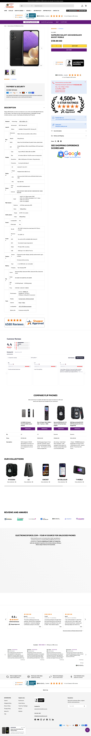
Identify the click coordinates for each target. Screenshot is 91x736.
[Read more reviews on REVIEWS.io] (80, 665)
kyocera (11, 479)
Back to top (45, 690)
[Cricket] (45, 470)
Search (6, 700)
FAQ (5, 714)
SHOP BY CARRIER (19, 10)
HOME (5, 10)
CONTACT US (56, 10)
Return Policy (7, 705)
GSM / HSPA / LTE (23, 121)
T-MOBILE (79, 479)
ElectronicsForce (10, 731)
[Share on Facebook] (58, 141)
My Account (21, 700)
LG (29, 479)
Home (5, 25)
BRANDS (28, 10)
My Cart (20, 708)
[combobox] (47, 5)
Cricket (45, 479)
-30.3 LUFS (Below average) (25, 306)
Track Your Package (23, 705)
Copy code (64, 22)
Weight (11, 138)
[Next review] (85, 619)
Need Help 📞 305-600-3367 (31, 22)
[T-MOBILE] (79, 470)
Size (12, 155)
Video (23, 302)
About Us (6, 711)
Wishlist (20, 711)
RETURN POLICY (37, 10)
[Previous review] (5, 619)
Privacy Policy (7, 708)
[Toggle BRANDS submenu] (31, 10)
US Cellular (62, 479)
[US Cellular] (62, 470)
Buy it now (68, 50)
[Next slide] (84, 373)
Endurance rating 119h (24, 310)
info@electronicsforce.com (40, 716)
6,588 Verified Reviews (14, 621)
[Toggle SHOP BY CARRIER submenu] (24, 10)
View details (28, 428)
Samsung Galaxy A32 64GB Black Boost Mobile (15, 25)
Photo (20, 302)
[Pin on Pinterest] (61, 141)
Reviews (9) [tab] (10, 352)
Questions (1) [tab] (18, 352)
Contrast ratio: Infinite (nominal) (26, 298)
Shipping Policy (7, 703)
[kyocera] (11, 470)
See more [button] (54, 371)
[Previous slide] (7, 373)
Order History (22, 703)
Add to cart (75, 45)
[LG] (28, 470)
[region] (45, 654)
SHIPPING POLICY (47, 10)
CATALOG (11, 10)
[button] (85, 5)
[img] (14, 619)
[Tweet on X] (55, 141)
